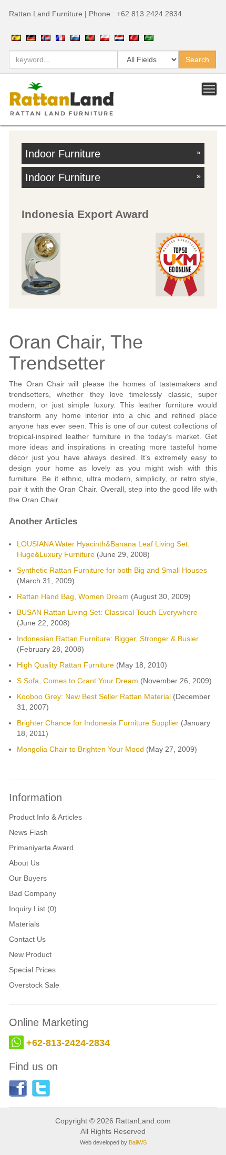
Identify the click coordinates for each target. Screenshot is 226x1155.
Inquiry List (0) (33, 908)
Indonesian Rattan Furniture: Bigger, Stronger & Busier (108, 638)
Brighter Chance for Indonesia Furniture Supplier (98, 723)
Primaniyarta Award (41, 847)
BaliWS (138, 1142)
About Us (24, 863)
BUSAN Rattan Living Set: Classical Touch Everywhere (107, 612)
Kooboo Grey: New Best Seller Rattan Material (94, 696)
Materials (24, 924)
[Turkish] (134, 37)
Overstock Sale (34, 985)
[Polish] (104, 37)
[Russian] (75, 37)
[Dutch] (119, 37)
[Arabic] (148, 37)
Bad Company (32, 893)
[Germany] (31, 37)
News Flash (28, 832)
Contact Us (27, 939)
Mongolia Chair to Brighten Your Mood (80, 749)
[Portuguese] (90, 37)
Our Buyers (28, 878)
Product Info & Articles (45, 817)
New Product (30, 954)
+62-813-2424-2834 (68, 1043)
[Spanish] (16, 37)
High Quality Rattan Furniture (65, 665)
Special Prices (32, 969)
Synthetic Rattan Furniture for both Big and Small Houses (112, 570)
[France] (60, 37)
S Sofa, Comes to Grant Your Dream (77, 680)
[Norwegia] (45, 37)
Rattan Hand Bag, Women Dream (73, 596)
